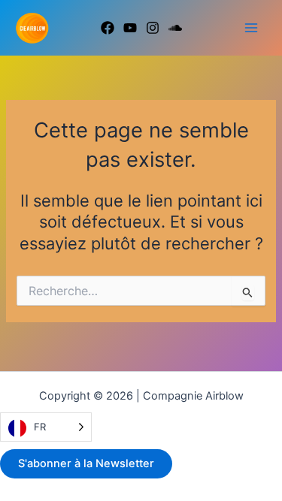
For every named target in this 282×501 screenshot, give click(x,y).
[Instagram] (152, 28)
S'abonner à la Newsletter (86, 463)
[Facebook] (107, 28)
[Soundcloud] (175, 28)
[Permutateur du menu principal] (251, 28)
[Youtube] (130, 28)
